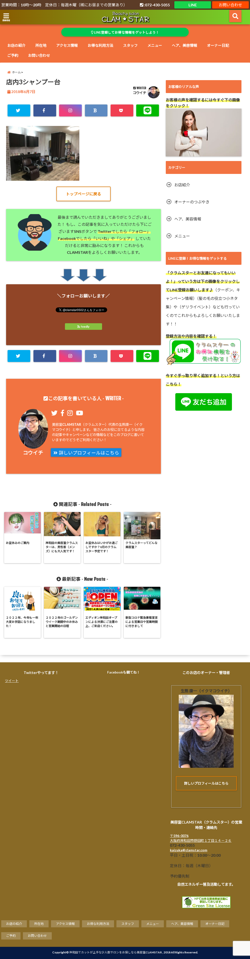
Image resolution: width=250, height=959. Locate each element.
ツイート (12, 681)
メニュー (154, 45)
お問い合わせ (230, 4)
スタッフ (130, 45)
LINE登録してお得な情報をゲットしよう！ (126, 32)
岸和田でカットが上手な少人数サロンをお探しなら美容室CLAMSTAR (115, 952)
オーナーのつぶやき (191, 201)
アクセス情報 (67, 45)
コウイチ (139, 93)
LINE (192, 4)
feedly (85, 326)
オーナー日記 (218, 45)
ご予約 (12, 55)
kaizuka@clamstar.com (188, 850)
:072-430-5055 (156, 4)
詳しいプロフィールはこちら (88, 453)
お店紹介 (182, 184)
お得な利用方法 (100, 45)
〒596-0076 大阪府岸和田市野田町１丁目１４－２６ (200, 838)
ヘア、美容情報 (184, 45)
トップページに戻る (83, 193)
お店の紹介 (16, 45)
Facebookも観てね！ (123, 672)
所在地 (40, 45)
